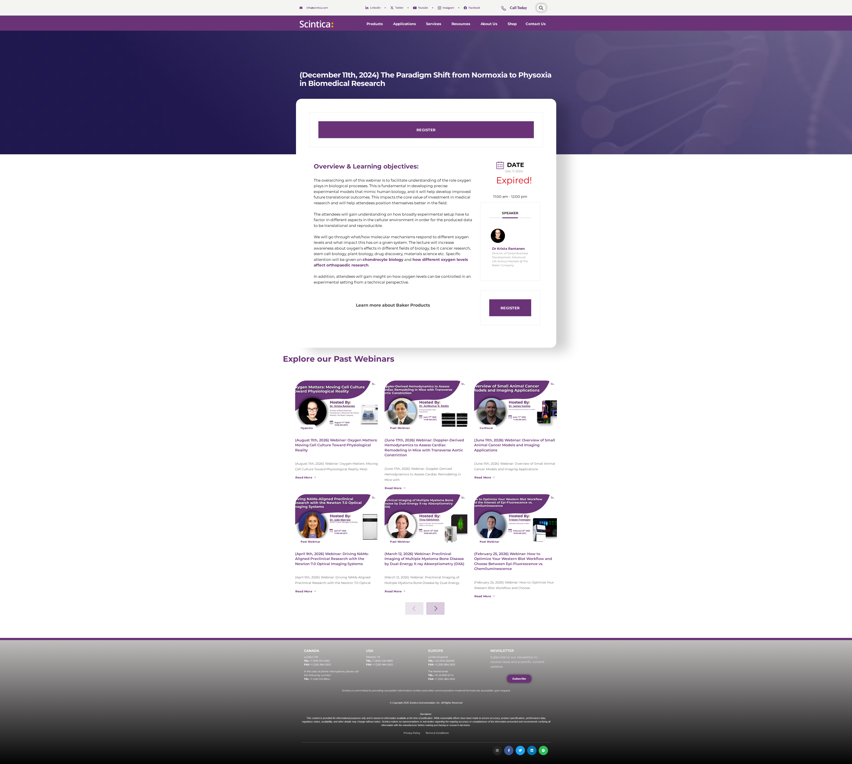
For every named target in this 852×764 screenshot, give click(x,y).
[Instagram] (497, 750)
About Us (489, 24)
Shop (512, 24)
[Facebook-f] (508, 750)
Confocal (486, 428)
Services (433, 24)
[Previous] (414, 608)
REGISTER (426, 130)
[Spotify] (543, 750)
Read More (303, 477)
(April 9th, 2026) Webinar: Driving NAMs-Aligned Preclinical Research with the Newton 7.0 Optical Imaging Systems (332, 559)
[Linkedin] (531, 750)
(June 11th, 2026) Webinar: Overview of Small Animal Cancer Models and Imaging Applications (514, 445)
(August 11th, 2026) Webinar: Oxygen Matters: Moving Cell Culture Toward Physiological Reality (336, 445)
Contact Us (536, 24)
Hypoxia (307, 428)
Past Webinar (400, 428)
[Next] (435, 608)
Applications (404, 24)
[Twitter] (520, 750)
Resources (461, 24)
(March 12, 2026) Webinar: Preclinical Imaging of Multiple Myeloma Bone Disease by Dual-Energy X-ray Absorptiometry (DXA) (424, 559)
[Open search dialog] (541, 8)
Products (375, 24)
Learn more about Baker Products (393, 305)
